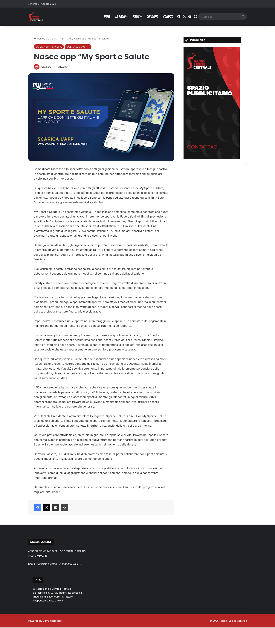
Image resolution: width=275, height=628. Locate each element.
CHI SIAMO (152, 16)
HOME (107, 16)
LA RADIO (120, 16)
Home (40, 38)
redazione (46, 66)
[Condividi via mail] (55, 507)
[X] (46, 507)
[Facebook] (37, 507)
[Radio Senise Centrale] (35, 17)
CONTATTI (168, 16)
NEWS (136, 16)
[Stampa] (64, 507)
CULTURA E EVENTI (78, 46)
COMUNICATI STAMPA (59, 38)
